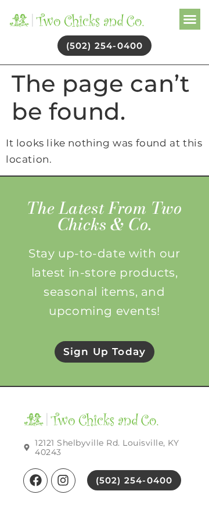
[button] (189, 19)
